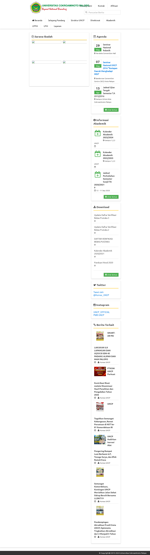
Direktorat (95, 20)
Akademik (110, 20)
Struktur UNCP (78, 20)
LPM (46, 26)
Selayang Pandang (56, 20)
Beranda (38, 20)
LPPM (35, 26)
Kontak (101, 5)
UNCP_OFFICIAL (101, 312)
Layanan (57, 26)
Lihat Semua (112, 110)
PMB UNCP (98, 315)
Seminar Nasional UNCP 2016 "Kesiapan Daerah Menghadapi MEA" (105, 68)
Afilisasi (114, 5)
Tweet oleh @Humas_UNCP (101, 293)
